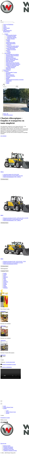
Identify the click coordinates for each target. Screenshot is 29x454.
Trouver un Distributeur (8, 24)
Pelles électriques (9, 61)
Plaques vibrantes (11, 38)
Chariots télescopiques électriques (13, 64)
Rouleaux (8, 40)
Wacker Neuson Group (8, 407)
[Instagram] (3, 422)
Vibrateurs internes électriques (12, 55)
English (5, 31)
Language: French (4, 270)
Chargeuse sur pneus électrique (12, 62)
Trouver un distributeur (7, 367)
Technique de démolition (12, 47)
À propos (7, 71)
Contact (5, 26)
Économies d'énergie (10, 67)
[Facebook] (4, 422)
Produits (6, 34)
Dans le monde (6, 28)
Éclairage (8, 50)
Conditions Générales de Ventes (10, 450)
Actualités (8, 77)
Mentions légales (6, 445)
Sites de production (10, 74)
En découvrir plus (4, 179)
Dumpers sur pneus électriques (12, 65)
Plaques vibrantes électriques (12, 59)
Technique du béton (11, 36)
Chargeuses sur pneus (10, 42)
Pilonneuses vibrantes (11, 37)
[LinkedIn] (7, 422)
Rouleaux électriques (10, 60)
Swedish (5, 284)
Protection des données (8, 447)
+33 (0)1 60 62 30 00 (10, 362)
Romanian (5, 287)
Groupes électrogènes (10, 48)
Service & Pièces (6, 70)
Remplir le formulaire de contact (9, 364)
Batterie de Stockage (11, 66)
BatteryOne (8, 68)
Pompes (9, 52)
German (5, 274)
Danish (4, 283)
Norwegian (5, 281)
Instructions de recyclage (8, 449)
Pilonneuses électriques (11, 58)
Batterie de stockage (11, 49)
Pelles (8, 41)
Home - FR (5, 113)
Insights (7, 78)
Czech (4, 279)
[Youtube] (6, 422)
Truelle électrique (9, 56)
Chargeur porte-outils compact (12, 46)
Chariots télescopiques (10, 43)
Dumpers (9, 44)
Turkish (4, 280)
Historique (8, 73)
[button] (7, 30)
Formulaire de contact (5, 417)
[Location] (1, 422)
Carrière (5, 29)
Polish (4, 285)
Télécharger (3, 311)
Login (4, 25)
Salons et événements (10, 76)
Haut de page (3, 443)
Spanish (5, 286)
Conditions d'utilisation (8, 448)
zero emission (7, 53)
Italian (4, 278)
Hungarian (5, 277)
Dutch (4, 275)
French (8, 31)
